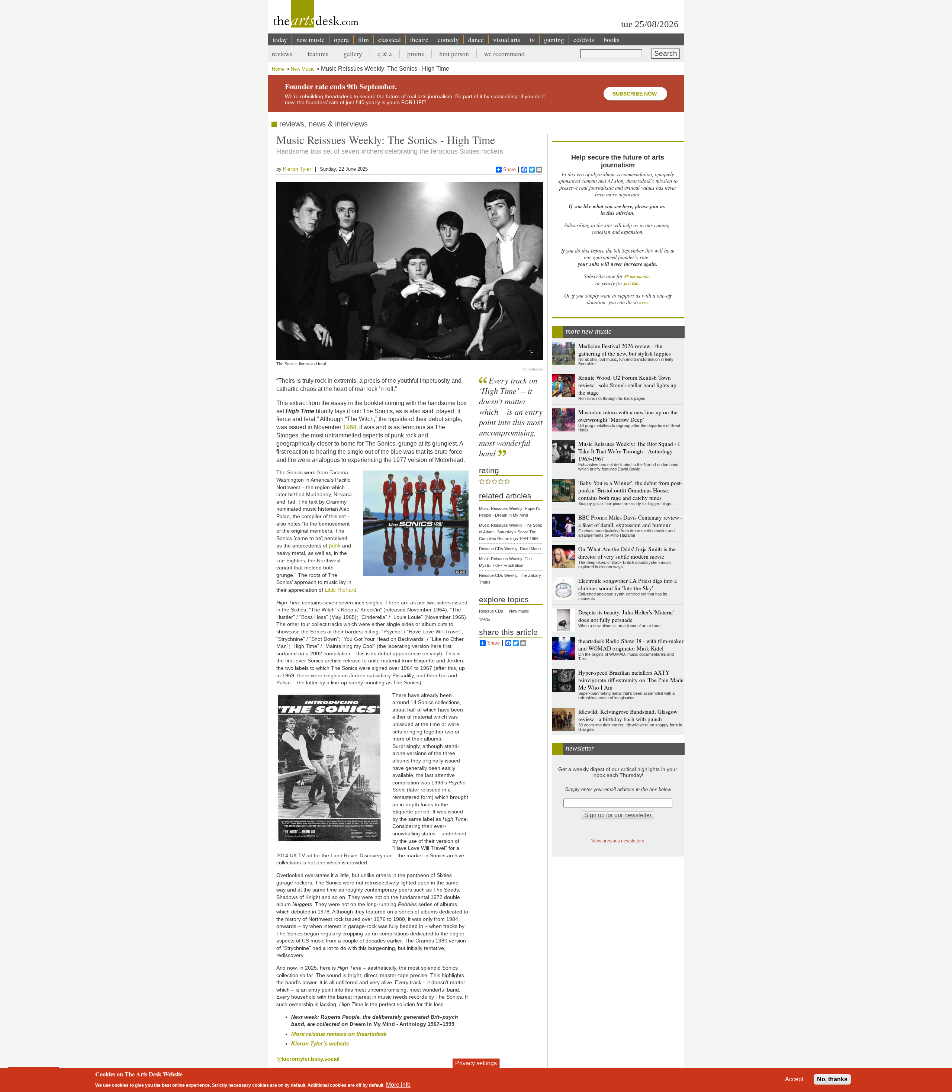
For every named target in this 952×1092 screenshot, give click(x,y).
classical (389, 39)
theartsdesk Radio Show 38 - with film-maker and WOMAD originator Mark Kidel (631, 644)
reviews (282, 53)
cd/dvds (583, 39)
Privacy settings (476, 1063)
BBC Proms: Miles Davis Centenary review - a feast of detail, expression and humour (630, 521)
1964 (349, 427)
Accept (794, 1079)
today (280, 39)
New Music (303, 69)
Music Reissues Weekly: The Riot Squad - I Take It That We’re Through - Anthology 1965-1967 (629, 451)
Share (509, 169)
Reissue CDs (491, 611)
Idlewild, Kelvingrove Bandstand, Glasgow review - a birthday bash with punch (628, 715)
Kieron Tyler (297, 169)
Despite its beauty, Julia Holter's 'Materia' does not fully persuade (626, 615)
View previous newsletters (617, 840)
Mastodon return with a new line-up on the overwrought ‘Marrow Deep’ (628, 415)
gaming (554, 39)
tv (532, 39)
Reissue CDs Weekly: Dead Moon (510, 548)
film (363, 39)
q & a (384, 53)
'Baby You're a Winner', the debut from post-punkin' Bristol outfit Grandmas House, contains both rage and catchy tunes (630, 490)
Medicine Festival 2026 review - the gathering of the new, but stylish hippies (624, 349)
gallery (353, 53)
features (318, 53)
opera (341, 39)
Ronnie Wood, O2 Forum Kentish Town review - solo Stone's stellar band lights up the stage (627, 385)
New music (519, 611)
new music (310, 39)
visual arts (506, 39)
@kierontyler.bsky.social (308, 1059)
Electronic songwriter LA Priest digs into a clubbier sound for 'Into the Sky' (627, 584)
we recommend (504, 53)
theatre (419, 39)
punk (335, 545)
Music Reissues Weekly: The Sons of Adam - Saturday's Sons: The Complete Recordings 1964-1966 (510, 532)
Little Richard (340, 590)
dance (476, 39)
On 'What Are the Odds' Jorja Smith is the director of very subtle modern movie (627, 552)
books (612, 39)
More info (398, 1085)
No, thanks (832, 1079)
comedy (448, 39)
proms (415, 53)
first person (454, 53)
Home (278, 69)
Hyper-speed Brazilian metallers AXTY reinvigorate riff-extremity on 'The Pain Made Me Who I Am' (631, 680)
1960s (484, 619)
